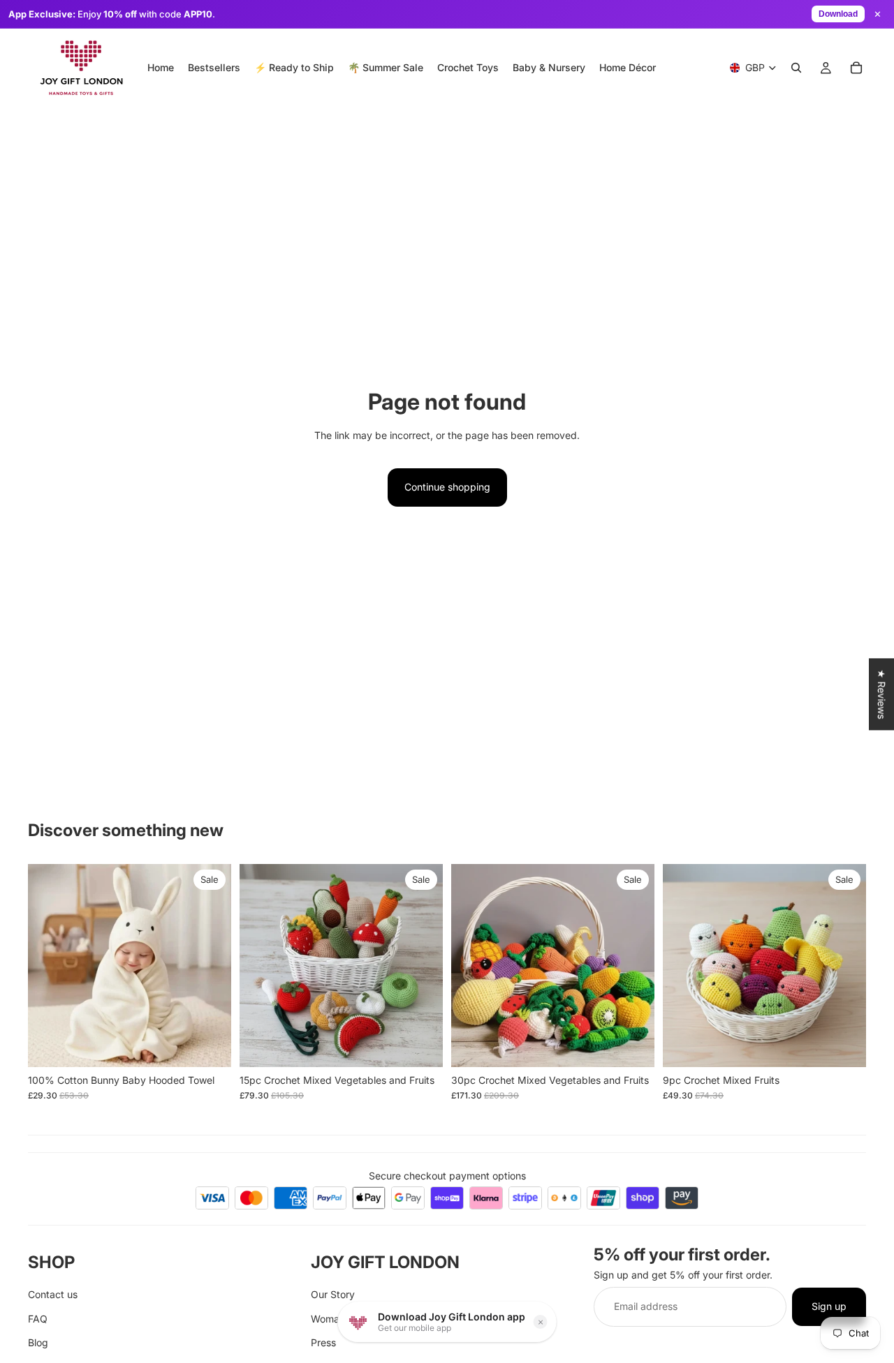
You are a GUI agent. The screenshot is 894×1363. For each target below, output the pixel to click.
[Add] (209, 1045)
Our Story (333, 1294)
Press (323, 1342)
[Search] (796, 67)
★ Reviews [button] (882, 694)
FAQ (37, 1318)
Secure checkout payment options (447, 1176)
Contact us (53, 1294)
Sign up (829, 1306)
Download (838, 14)
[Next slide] (210, 965)
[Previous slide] (49, 965)
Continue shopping (447, 487)
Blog (38, 1342)
